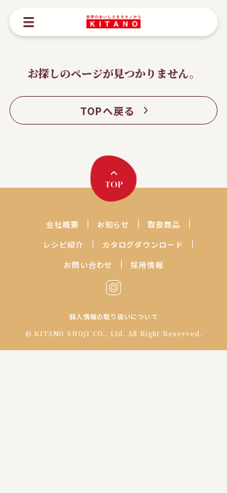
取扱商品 (164, 224)
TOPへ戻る (108, 110)
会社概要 (62, 224)
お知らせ (113, 224)
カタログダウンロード (143, 244)
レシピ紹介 (63, 244)
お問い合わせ (88, 264)
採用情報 (147, 264)
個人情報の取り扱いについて (113, 316)
